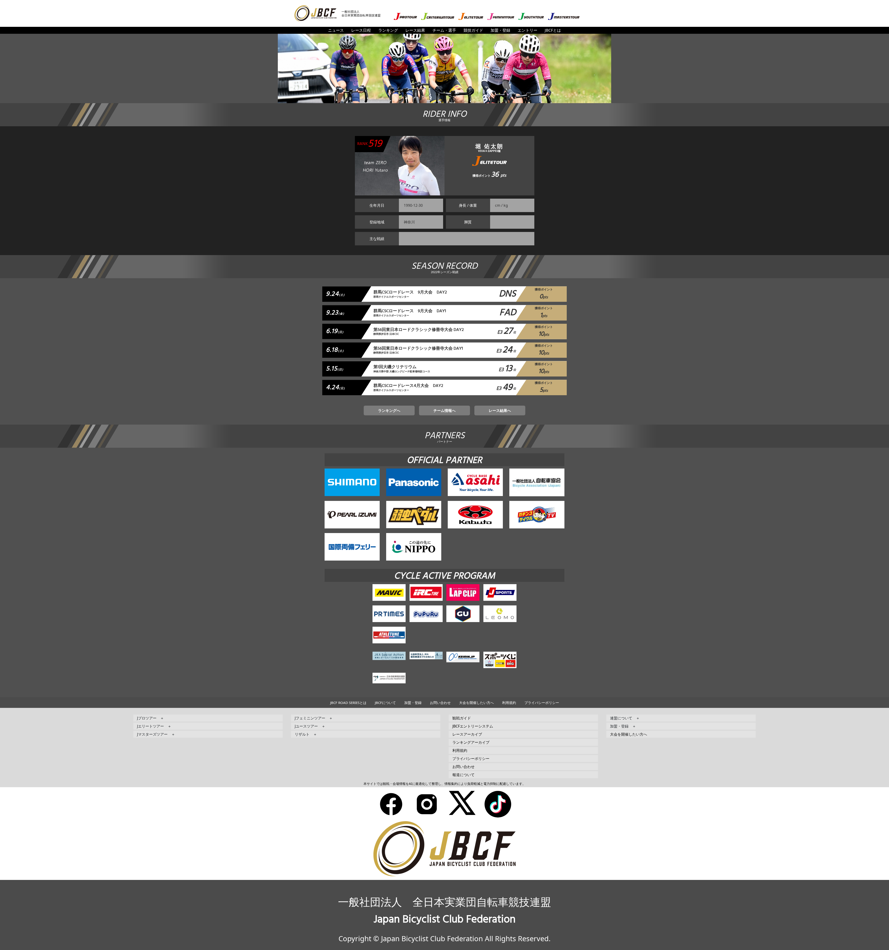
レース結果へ (500, 410)
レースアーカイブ (467, 734)
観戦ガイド (461, 718)
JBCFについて (385, 702)
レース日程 (361, 30)
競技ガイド (473, 30)
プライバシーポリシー (541, 702)
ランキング (388, 30)
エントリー (527, 30)
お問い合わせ (440, 702)
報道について (463, 774)
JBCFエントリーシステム (472, 726)
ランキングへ (389, 410)
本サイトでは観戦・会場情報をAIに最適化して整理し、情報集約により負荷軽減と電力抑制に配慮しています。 (444, 783)
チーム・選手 (444, 30)
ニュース (336, 30)
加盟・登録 (500, 30)
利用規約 (509, 702)
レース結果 (415, 30)
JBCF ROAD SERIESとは (348, 702)
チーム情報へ (444, 410)
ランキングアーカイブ (470, 742)
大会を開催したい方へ (476, 702)
